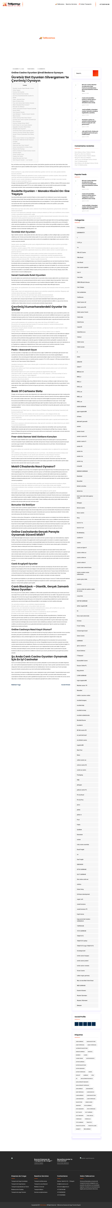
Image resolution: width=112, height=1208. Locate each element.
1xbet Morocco (81, 332)
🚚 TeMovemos (59, 4)
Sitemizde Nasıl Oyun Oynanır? (21, 145)
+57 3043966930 (61, 1192)
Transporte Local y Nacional (40, 1184)
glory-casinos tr (81, 645)
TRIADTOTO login (92, 1125)
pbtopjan (79, 785)
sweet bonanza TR (82, 909)
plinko (78, 809)
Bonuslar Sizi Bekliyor (18, 106)
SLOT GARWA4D (81, 874)
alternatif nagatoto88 (81, 1048)
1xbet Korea (80, 322)
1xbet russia (80, 342)
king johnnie (80, 670)
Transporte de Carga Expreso (18, 1184)
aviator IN (79, 446)
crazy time (80, 596)
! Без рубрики (81, 227)
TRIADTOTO (80, 936)
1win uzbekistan (81, 292)
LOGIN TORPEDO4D (91, 1098)
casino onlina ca (81, 552)
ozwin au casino (81, 770)
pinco (78, 805)
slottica (79, 884)
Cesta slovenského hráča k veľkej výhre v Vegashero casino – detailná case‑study (89, 100)
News (78, 755)
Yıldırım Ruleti (16, 143)
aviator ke (79, 451)
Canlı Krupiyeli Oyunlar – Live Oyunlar (22, 160)
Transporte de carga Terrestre (18, 1192)
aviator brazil (80, 431)
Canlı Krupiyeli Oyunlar (19, 112)
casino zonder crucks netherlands (83, 573)
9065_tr (79, 381)
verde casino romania (83, 965)
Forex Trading (81, 626)
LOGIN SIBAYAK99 (80, 1098)
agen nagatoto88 (82, 411)
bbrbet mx (80, 491)
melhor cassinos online (83, 695)
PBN (78, 780)
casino (79, 542)
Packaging (80, 775)
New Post (79, 750)
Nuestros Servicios (71, 4)
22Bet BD (79, 362)
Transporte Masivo (38, 1189)
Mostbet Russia (81, 720)
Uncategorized (81, 951)
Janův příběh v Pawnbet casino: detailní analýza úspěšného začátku (90, 111)
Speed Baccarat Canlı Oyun (20, 158)
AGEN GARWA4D (81, 406)
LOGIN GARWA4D (81, 675)
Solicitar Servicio (63, 1163)
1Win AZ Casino (81, 252)
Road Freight (80, 849)
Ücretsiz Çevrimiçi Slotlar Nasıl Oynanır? (23, 132)
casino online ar (81, 557)
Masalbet (79, 690)
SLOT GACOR (79, 1112)
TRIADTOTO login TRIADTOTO (85, 946)
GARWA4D (80, 640)
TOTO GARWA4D (81, 931)
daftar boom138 (90, 1058)
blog (78, 518)
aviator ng (80, 461)
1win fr (79, 272)
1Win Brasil (80, 257)
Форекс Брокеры (82, 995)
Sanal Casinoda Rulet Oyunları (20, 94)
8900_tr (79, 376)
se (77, 854)
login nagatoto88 (82, 680)
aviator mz (80, 456)
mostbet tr (80, 725)
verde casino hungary (83, 955)
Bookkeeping (80, 532)
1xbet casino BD (81, 307)
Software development (83, 894)
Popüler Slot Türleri (18, 156)
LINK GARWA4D (79, 1088)
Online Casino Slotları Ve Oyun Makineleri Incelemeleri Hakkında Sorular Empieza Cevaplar (24, 139)
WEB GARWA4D (81, 985)
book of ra (80, 522)
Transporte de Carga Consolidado (19, 1181)
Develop (78, 1075)
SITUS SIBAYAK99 (80, 1108)
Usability (78, 1129)
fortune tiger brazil (82, 631)
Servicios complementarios (40, 1192)
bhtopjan (79, 503)
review (79, 839)
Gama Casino (80, 636)
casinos (79, 584)
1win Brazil (80, 262)
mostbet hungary (81, 700)
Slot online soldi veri (82, 879)
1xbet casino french (82, 312)
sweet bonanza (81, 904)
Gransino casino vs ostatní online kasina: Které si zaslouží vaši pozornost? (89, 122)
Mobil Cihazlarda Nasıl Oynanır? (21, 105)
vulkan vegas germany (83, 975)
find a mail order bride (83, 616)
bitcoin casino (81, 508)
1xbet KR (79, 327)
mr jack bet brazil (82, 735)
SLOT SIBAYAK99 (79, 1115)
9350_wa (79, 386)
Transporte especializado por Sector (20, 1186)
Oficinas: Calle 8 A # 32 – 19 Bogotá (65, 1181)
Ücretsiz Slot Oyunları (18, 92)
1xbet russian (80, 347)
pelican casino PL (82, 790)
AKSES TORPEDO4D (92, 1044)
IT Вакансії (80, 655)
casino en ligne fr (82, 547)
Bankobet (79, 476)
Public (78, 824)
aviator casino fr (81, 441)
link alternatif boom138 (86, 1078)
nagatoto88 (80, 745)
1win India (80, 277)
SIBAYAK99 (80, 864)
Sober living (80, 889)
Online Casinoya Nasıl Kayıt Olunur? (22, 117)
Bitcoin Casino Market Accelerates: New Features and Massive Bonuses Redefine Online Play (90, 88)
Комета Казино (81, 990)
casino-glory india (82, 579)
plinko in (79, 814)
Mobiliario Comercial (39, 1186)
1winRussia (80, 297)
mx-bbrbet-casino (82, 740)
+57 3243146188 (61, 1189)
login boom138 (90, 1092)
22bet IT (79, 367)
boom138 (90, 1051)
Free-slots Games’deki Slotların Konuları (23, 103)
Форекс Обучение (82, 1000)
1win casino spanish (82, 267)
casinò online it (81, 562)
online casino (88, 1102)
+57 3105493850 (61, 1195)
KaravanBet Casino (82, 660)
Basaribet (79, 481)
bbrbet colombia (81, 486)
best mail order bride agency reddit (85, 497)
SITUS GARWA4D (81, 869)
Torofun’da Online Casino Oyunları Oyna (23, 130)
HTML (92, 1075)
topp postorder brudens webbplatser (83, 920)
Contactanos (38, 1163)
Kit (76, 1078)
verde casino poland (82, 960)
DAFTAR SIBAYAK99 (80, 1068)
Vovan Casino (81, 970)
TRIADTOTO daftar (82, 941)
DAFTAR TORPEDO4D (80, 1071)
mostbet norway (81, 710)
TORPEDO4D (80, 926)
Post (78, 819)
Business (78, 1055)
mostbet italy (80, 705)
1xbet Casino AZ (81, 302)
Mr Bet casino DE (82, 730)
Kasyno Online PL (82, 665)
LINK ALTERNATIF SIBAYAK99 (82, 1082)
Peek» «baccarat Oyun (19, 99)
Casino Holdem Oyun (18, 154)
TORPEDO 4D (88, 1119)
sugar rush (80, 899)
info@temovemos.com (62, 1184)
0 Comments (41, 68)
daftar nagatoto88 (82, 606)
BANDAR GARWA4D (82, 471)
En (77, 611)
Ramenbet (80, 834)
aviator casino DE (82, 436)
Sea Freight (80, 859)
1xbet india (80, 317)
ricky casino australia (83, 844)
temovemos (30, 68)
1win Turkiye (80, 287)
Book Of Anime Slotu (18, 101)
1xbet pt (79, 337)
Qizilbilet (79, 829)
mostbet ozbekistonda (83, 715)
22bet (78, 357)
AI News (79, 416)
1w (78, 247)
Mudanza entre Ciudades (17, 1189)
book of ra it (80, 527)
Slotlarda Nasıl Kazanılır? (19, 128)
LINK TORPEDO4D (80, 1092)
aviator (79, 426)
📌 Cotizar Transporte (84, 4)
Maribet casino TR (82, 685)
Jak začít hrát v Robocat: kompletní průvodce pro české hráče (90, 132)
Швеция (79, 1005)
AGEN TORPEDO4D (80, 1044)
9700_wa (79, 391)
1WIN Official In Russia (83, 282)
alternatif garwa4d (82, 421)
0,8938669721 (81, 232)
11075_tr (79, 242)
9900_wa (79, 401)
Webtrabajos (43, 1205)
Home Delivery (81, 650)
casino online (79, 1058)
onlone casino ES (82, 765)
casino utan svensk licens (84, 567)
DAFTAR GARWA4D (82, 601)
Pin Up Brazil (80, 795)
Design (90, 1071)
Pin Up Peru (80, 800)
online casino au (81, 760)
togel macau (80, 914)
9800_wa (79, 396)
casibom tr (80, 537)
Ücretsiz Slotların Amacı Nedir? (21, 123)
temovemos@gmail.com (63, 1186)
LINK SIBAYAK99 (89, 1088)
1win (35, 228)
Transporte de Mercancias (40, 1181)
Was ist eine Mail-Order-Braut (85, 980)
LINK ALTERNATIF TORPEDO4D (82, 1085)
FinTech (79, 621)
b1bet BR (79, 466)
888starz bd (80, 372)
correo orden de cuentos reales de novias (86, 590)
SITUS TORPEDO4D (91, 1108)
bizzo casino (80, 513)
